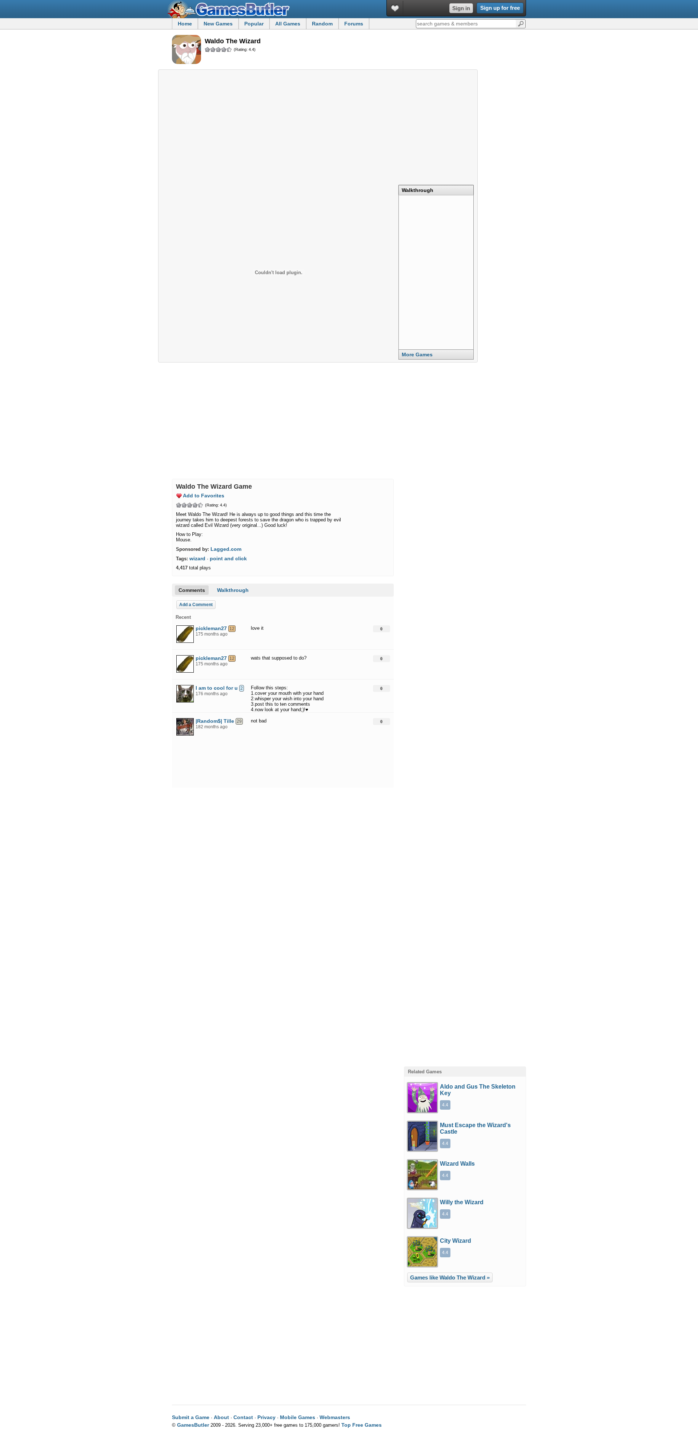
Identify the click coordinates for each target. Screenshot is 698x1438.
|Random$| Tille (215, 721)
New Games (218, 24)
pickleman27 (211, 628)
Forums (353, 24)
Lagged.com (225, 549)
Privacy (266, 1417)
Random (322, 24)
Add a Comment (196, 604)
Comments (191, 590)
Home (185, 24)
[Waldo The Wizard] (186, 50)
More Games (417, 354)
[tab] (436, 190)
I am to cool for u (217, 688)
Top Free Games (361, 1425)
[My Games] (395, 8)
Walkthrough (417, 190)
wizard (197, 558)
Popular (254, 24)
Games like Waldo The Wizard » (450, 1277)
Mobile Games (297, 1417)
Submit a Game (190, 1417)
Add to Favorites (203, 495)
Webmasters (335, 1417)
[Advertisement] (318, 125)
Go (520, 23)
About (221, 1417)
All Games (287, 24)
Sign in (461, 8)
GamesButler (231, 9)
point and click (228, 558)
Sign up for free (500, 8)
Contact (243, 1417)
